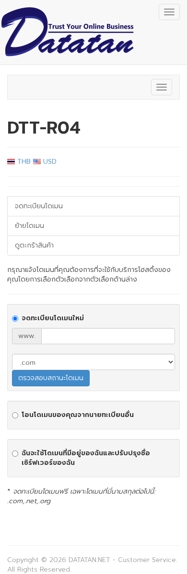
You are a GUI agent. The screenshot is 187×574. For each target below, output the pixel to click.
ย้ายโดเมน (29, 226)
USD (49, 162)
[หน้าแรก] (67, 32)
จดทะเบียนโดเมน (39, 206)
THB (23, 162)
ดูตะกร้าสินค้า (34, 245)
